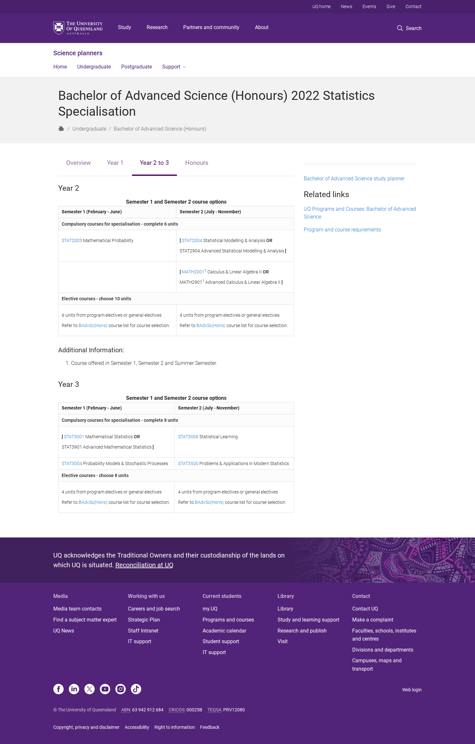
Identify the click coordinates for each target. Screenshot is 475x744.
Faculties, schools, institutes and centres (384, 635)
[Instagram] (120, 689)
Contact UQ (365, 609)
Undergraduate (94, 67)
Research (157, 27)
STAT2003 (72, 240)
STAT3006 (188, 436)
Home (60, 67)
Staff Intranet (143, 631)
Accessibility (137, 727)
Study (124, 27)
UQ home (321, 6)
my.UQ (210, 609)
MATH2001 (193, 271)
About (262, 27)
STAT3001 (74, 436)
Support (171, 67)
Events (369, 6)
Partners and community (211, 27)
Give (390, 6)
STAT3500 (188, 463)
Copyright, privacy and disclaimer (86, 727)
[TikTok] (136, 689)
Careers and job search (154, 609)
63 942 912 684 (148, 709)
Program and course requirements (342, 230)
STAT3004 (72, 463)
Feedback (209, 727)
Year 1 (115, 162)
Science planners (77, 53)
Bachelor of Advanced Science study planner (354, 178)
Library (285, 609)
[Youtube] (105, 689)
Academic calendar (224, 631)
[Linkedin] (74, 689)
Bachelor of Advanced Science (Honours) (160, 129)
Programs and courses (228, 620)
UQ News (63, 631)
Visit (283, 641)
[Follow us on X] (89, 689)
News (346, 6)
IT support (139, 641)
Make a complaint (372, 620)
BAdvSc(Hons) (93, 325)
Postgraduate (136, 67)
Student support (221, 641)
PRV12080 (234, 709)
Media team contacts (77, 609)
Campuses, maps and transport (377, 664)
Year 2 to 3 (154, 162)
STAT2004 (192, 240)
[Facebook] (58, 689)
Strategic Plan (144, 620)
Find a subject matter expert (85, 620)
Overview (78, 162)
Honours (196, 162)
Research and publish (302, 631)
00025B (194, 709)
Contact (414, 6)
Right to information (174, 727)
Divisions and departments (382, 650)
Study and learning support (308, 620)
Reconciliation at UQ (144, 565)
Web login (412, 689)
